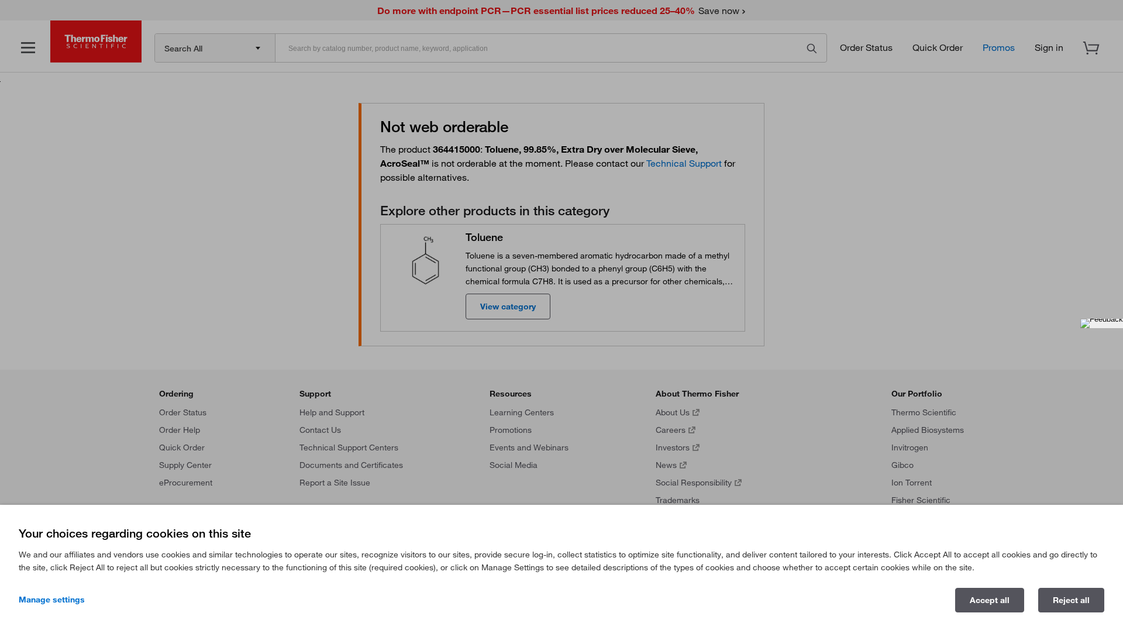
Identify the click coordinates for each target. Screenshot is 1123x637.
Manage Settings (52, 599)
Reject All (1071, 600)
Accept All (990, 600)
